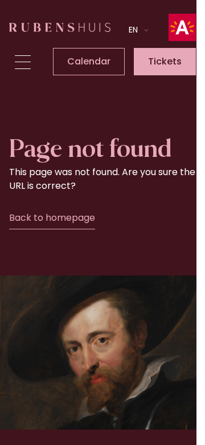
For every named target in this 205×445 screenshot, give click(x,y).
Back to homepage (52, 217)
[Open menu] (22, 62)
